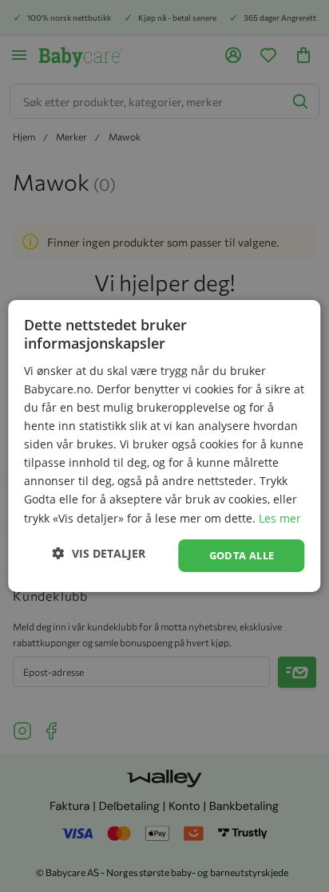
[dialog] (164, 446)
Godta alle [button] (242, 555)
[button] (99, 553)
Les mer (280, 517)
